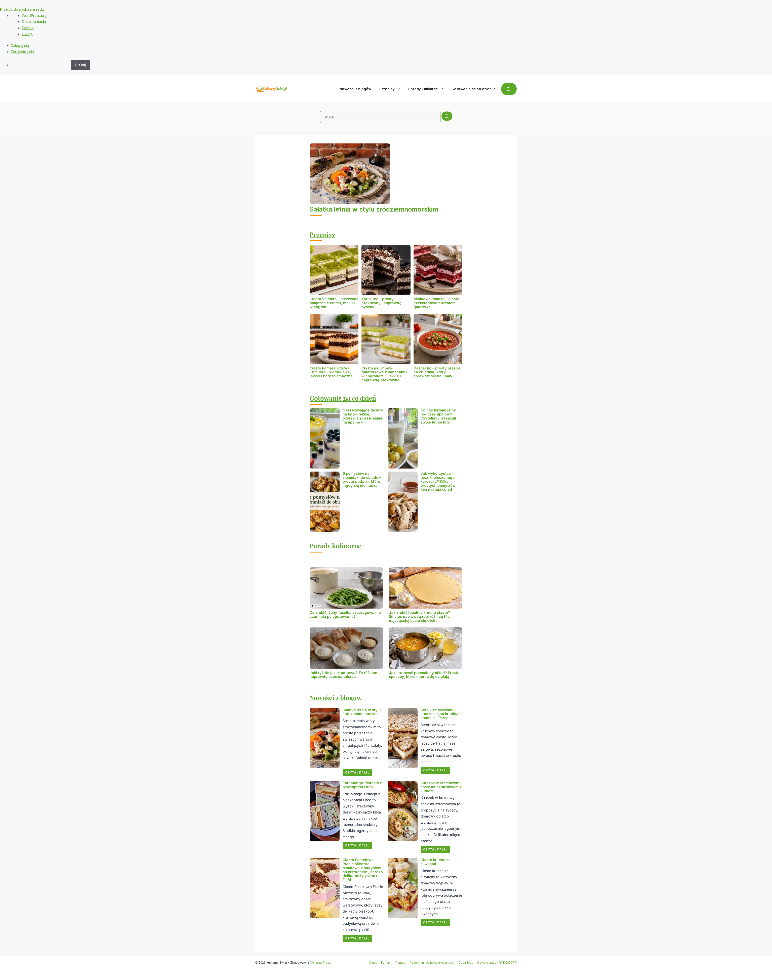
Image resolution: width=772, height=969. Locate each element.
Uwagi (27, 34)
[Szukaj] (446, 116)
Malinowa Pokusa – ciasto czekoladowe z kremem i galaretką (436, 303)
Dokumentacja (34, 21)
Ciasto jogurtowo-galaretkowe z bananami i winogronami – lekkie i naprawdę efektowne (384, 374)
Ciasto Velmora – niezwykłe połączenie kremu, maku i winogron (334, 303)
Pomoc (28, 28)
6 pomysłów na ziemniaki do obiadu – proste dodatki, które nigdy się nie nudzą (362, 479)
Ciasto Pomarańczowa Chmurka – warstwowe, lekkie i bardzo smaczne (331, 372)
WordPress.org (34, 15)
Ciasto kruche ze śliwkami (436, 862)
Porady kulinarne (423, 89)
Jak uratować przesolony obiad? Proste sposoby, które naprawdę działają (424, 675)
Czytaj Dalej (357, 772)
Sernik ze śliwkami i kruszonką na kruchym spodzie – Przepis (441, 714)
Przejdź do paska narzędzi (22, 9)
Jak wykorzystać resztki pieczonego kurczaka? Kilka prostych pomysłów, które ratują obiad (439, 481)
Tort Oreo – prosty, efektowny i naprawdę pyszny (381, 303)
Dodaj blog (465, 962)
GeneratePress (320, 962)
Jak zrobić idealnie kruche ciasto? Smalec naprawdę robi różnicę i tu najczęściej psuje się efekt (419, 616)
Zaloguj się (20, 45)
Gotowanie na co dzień (472, 89)
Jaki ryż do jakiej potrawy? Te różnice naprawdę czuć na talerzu (343, 675)
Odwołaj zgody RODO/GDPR (497, 962)
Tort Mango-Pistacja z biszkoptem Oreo (362, 785)
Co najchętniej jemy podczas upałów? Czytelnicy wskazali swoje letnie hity (438, 416)
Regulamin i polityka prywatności (432, 962)
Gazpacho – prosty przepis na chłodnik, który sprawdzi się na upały (437, 372)
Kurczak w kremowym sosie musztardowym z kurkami (441, 787)
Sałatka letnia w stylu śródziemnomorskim (374, 209)
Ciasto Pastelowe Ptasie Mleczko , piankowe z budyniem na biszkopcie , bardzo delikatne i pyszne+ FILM (363, 870)
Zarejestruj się (22, 52)
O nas (373, 962)
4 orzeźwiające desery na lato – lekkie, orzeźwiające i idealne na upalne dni (363, 416)
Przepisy (387, 89)
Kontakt (386, 962)
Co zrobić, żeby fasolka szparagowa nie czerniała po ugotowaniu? (345, 614)
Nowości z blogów (355, 89)
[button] (509, 89)
